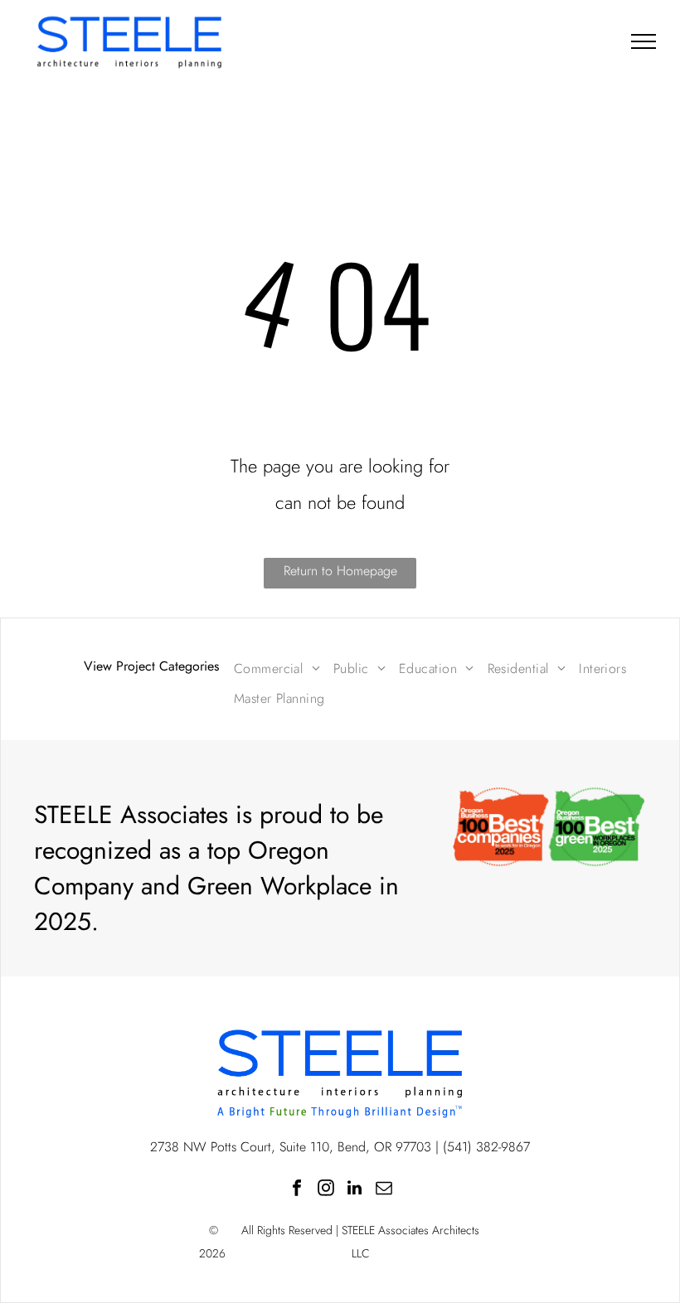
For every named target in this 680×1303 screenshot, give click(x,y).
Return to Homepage (340, 570)
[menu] (643, 41)
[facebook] (296, 1189)
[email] (384, 1189)
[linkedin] (354, 1189)
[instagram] (325, 1189)
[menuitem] (277, 669)
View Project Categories (151, 666)
